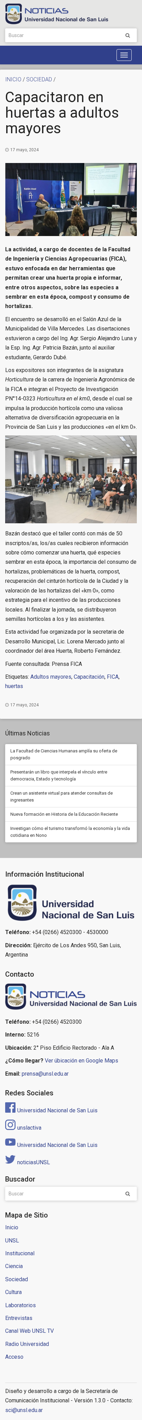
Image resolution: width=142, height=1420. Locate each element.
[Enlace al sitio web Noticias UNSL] (71, 998)
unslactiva (29, 1127)
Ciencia (14, 1266)
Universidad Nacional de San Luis (57, 1110)
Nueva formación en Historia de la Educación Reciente (64, 814)
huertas (14, 686)
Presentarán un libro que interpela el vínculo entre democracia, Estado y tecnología (58, 775)
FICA (113, 676)
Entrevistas (18, 1318)
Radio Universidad (27, 1344)
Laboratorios (20, 1305)
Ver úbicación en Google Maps (81, 1060)
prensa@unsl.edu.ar (45, 1073)
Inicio (11, 1227)
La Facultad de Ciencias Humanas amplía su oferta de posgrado (63, 754)
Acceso (14, 1357)
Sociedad (16, 1279)
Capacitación (89, 676)
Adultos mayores (50, 676)
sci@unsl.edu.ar (24, 1410)
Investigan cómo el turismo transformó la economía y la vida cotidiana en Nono (70, 832)
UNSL (12, 1240)
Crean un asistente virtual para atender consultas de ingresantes (61, 796)
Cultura (13, 1292)
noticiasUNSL (33, 1162)
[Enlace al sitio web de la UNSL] (71, 903)
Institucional (19, 1253)
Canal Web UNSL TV (29, 1331)
